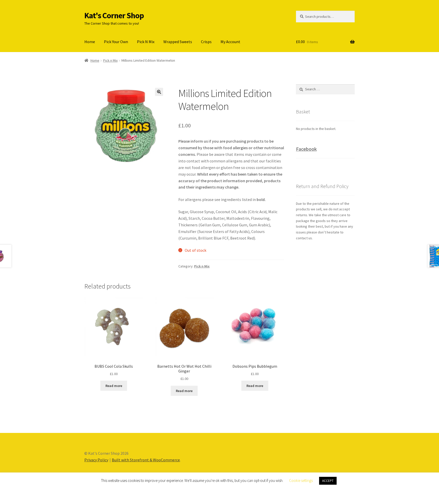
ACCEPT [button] (328, 481)
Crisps (206, 41)
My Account (230, 41)
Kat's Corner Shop (114, 15)
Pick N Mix (145, 41)
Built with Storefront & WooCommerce (146, 459)
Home (89, 41)
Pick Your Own (116, 41)
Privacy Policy (96, 459)
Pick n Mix (110, 60)
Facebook (306, 149)
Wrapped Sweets (177, 41)
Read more (113, 385)
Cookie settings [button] (301, 480)
